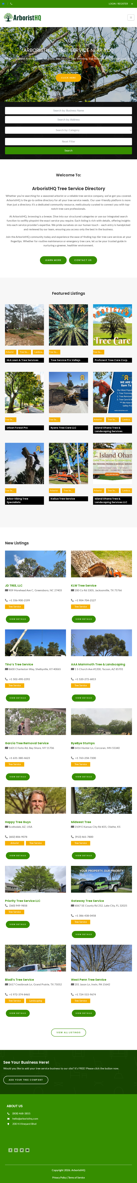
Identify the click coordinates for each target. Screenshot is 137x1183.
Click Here (68, 77)
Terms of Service (76, 1178)
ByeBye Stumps (83, 743)
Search (68, 150)
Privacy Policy (59, 1178)
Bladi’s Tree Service (19, 980)
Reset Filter (68, 141)
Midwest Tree (81, 822)
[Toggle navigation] (130, 17)
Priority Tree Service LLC (22, 901)
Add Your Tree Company (26, 1079)
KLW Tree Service (83, 586)
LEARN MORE (53, 260)
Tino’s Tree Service (19, 664)
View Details (18, 619)
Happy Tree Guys (18, 822)
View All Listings (68, 1032)
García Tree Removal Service (27, 743)
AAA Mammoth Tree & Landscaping (98, 664)
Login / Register (118, 4)
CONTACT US (83, 260)
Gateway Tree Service (87, 901)
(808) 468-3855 (21, 1113)
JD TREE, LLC (14, 586)
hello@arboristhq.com (25, 1118)
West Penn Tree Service (88, 980)
